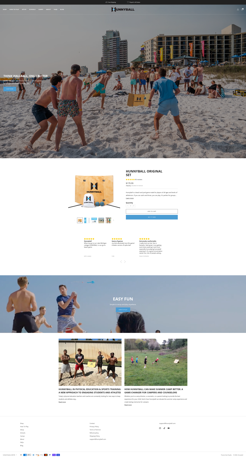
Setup (24, 9)
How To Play (14, 9)
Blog (62, 9)
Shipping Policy (95, 436)
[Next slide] (116, 190)
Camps (40, 9)
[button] (130, 179)
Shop (5, 9)
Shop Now (9, 89)
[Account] (238, 9)
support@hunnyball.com (98, 439)
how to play (123, 310)
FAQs (55, 9)
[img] (95, 239)
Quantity (129, 203)
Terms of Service (95, 430)
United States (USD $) (9, 455)
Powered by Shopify (226, 455)
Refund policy (94, 433)
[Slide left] (74, 220)
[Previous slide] (72, 190)
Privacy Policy (94, 426)
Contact (92, 423)
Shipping (128, 185)
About (48, 9)
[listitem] (111, 2)
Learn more (130, 198)
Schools (32, 9)
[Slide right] (113, 220)
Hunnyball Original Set (144, 173)
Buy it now (152, 217)
